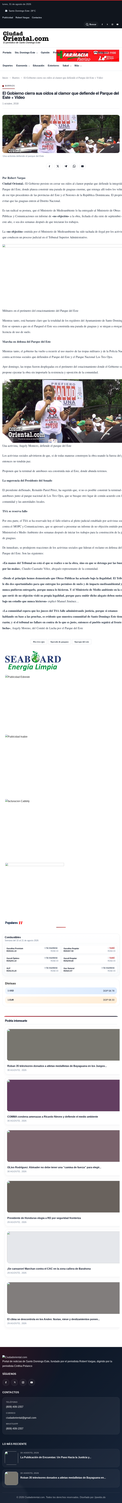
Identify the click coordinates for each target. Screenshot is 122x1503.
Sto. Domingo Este (25, 52)
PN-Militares (101, 52)
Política (57, 52)
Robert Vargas (22, 17)
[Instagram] (112, 24)
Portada (7, 52)
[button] (61, 134)
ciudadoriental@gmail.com (21, 1417)
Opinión (45, 52)
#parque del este (82, 641)
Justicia (69, 52)
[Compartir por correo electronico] (82, 166)
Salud (66, 65)
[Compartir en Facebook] (49, 166)
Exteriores (53, 65)
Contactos (37, 17)
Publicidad (7, 17)
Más (77, 65)
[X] (107, 24)
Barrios (16, 77)
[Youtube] (117, 24)
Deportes (8, 65)
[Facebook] (102, 24)
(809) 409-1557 (14, 1406)
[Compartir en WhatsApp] (74, 166)
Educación (38, 65)
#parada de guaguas (60, 641)
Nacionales (82, 52)
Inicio (5, 77)
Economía (21, 65)
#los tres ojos (39, 641)
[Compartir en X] (57, 166)
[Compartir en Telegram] (66, 166)
